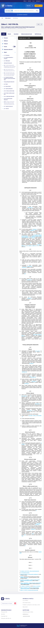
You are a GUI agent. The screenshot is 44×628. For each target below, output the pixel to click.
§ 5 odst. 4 (36, 234)
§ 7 (25, 273)
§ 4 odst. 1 (31, 363)
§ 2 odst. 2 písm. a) (31, 245)
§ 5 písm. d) (33, 377)
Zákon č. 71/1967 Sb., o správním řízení (26, 590)
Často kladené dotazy (26, 602)
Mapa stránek (25, 606)
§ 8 (33, 533)
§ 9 (25, 534)
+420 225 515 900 (26, 616)
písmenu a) (30, 207)
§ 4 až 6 (38, 350)
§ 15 (21, 572)
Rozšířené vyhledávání (23, 14)
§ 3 (33, 238)
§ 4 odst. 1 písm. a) (33, 415)
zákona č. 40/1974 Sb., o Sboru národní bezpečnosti (30, 571)
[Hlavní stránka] (2, 18)
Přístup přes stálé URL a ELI (6, 618)
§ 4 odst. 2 (29, 279)
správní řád (36, 590)
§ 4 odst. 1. (37, 524)
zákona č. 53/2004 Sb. (36, 586)
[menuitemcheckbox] (8, 46)
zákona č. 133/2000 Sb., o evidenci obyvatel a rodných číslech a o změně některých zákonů (30, 580)
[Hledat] (37, 11)
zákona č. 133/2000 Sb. (26, 586)
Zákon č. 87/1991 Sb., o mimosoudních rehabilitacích (29, 574)
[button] (3, 34)
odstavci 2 (33, 529)
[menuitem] (30, 6)
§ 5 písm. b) (24, 371)
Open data (3, 614)
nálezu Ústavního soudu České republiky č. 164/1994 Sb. (31, 236)
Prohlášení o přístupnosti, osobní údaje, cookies (31, 604)
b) (38, 245)
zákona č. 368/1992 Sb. (24, 577)
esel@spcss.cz (25, 614)
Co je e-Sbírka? (25, 600)
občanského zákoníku (25, 572)
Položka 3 (22, 576)
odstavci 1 (35, 229)
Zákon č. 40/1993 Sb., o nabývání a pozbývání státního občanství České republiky (30, 588)
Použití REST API (4, 616)
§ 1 (30, 242)
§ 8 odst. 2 (24, 395)
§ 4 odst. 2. (27, 383)
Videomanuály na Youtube (7, 603)
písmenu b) (24, 267)
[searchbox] (24, 11)
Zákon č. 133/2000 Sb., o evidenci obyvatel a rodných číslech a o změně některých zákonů (31, 583)
